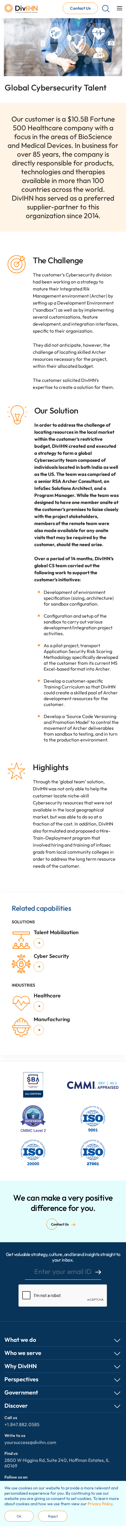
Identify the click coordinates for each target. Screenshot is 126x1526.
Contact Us (80, 8)
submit (98, 1272)
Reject (53, 1516)
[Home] (21, 8)
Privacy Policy (100, 1503)
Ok (19, 1516)
